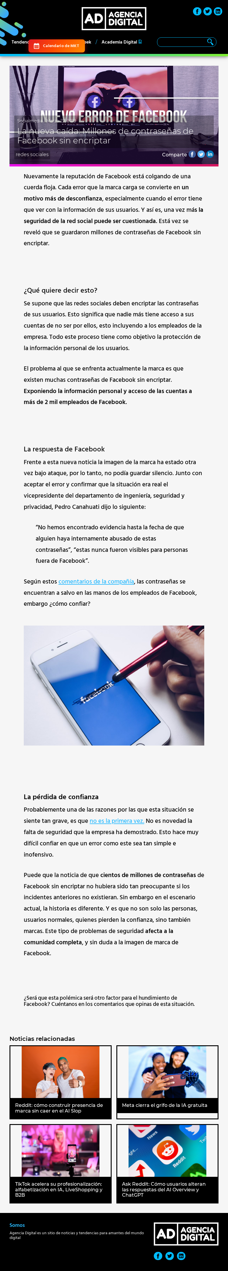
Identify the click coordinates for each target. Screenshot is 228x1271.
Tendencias (23, 42)
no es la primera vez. (117, 821)
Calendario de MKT (61, 45)
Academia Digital (119, 42)
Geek (86, 42)
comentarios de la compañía (96, 582)
